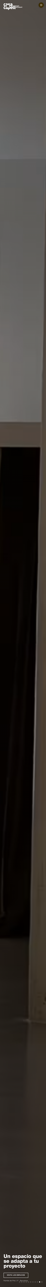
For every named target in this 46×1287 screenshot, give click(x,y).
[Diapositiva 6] (30, 1282)
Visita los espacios (16, 1275)
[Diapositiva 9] (37, 1282)
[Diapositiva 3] (24, 1282)
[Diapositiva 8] (35, 1282)
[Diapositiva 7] (32, 1282)
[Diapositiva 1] (19, 1282)
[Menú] (41, 5)
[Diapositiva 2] (21, 1282)
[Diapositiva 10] (39, 1282)
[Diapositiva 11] (41, 1282)
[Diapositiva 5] (28, 1282)
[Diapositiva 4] (26, 1282)
